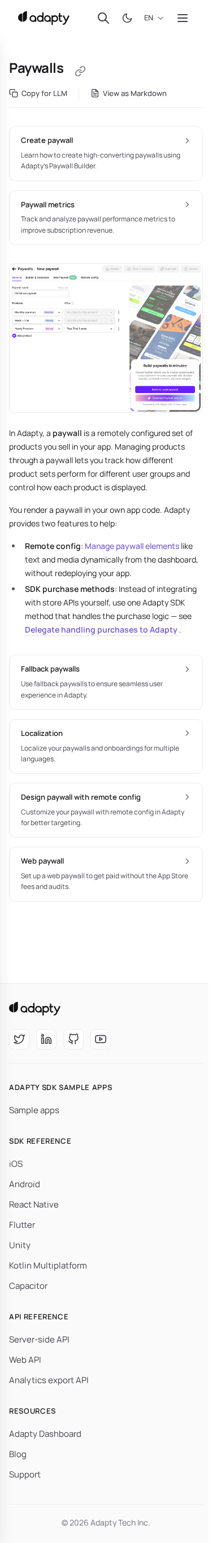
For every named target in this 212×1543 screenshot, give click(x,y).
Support (25, 1474)
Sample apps (34, 1110)
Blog (18, 1454)
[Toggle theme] (127, 18)
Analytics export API (49, 1380)
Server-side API (39, 1339)
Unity (20, 1245)
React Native (34, 1204)
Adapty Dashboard (45, 1434)
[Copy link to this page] (80, 71)
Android (24, 1184)
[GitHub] (73, 1039)
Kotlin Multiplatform (48, 1265)
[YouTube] (100, 1039)
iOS (16, 1164)
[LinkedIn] (46, 1039)
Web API (25, 1360)
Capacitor (28, 1286)
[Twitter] (19, 1039)
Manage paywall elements (132, 546)
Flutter (22, 1225)
